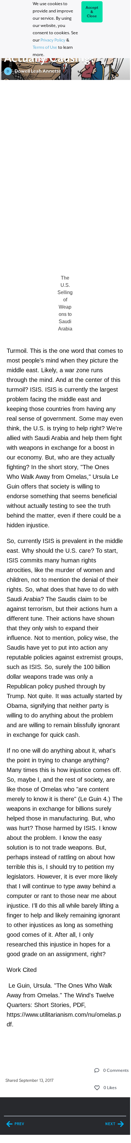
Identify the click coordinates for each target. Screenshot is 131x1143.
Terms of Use (45, 47)
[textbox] (65, 568)
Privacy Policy (53, 40)
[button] (96, 1070)
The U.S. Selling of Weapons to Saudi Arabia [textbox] (65, 303)
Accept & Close (92, 11)
